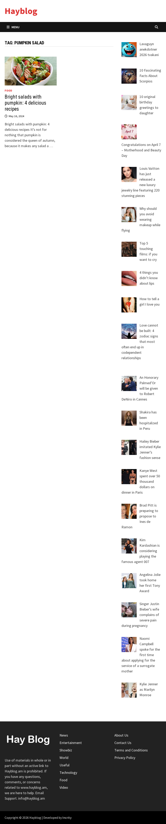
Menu (15, 27)
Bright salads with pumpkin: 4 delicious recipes (25, 103)
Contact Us (122, 742)
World (64, 757)
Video (64, 787)
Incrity (66, 818)
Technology (68, 772)
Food (8, 90)
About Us (121, 735)
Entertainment (71, 742)
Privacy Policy (124, 757)
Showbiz (66, 750)
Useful (64, 765)
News (64, 735)
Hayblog (21, 10)
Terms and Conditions (131, 750)
